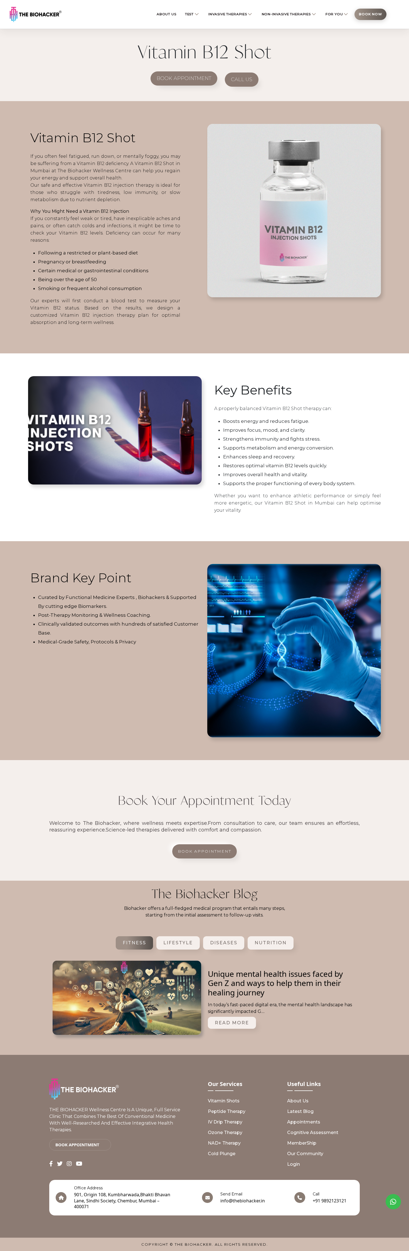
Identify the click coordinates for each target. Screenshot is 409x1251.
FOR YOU (334, 14)
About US (166, 14)
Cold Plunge (221, 1153)
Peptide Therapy (226, 1111)
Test (189, 14)
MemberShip (301, 1143)
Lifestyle (178, 942)
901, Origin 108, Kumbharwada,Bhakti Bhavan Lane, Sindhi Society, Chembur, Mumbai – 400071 (122, 1201)
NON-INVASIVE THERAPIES (286, 14)
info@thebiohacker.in (242, 1201)
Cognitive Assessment (312, 1132)
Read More (232, 1022)
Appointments (303, 1122)
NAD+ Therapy (224, 1143)
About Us (298, 1100)
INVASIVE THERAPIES (227, 14)
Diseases (223, 942)
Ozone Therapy (225, 1132)
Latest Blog (300, 1111)
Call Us (241, 79)
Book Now (370, 14)
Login (293, 1164)
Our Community (305, 1153)
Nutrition (271, 942)
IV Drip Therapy (225, 1122)
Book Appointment (184, 78)
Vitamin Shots (224, 1100)
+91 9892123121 (329, 1201)
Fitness (134, 942)
